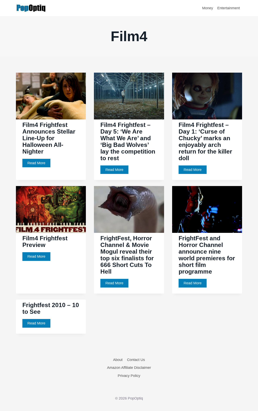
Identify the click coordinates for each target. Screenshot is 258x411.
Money (207, 8)
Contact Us (136, 360)
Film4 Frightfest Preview (45, 241)
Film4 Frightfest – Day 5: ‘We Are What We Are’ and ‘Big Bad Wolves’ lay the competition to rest (127, 141)
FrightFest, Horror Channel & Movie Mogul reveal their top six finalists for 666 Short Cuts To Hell (127, 255)
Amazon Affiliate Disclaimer (129, 368)
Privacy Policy (129, 376)
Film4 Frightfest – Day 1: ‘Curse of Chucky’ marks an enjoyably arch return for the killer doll (205, 141)
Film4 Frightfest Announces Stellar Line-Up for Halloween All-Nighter (48, 138)
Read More (38, 164)
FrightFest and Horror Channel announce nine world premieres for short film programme (207, 255)
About (118, 360)
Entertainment (228, 8)
